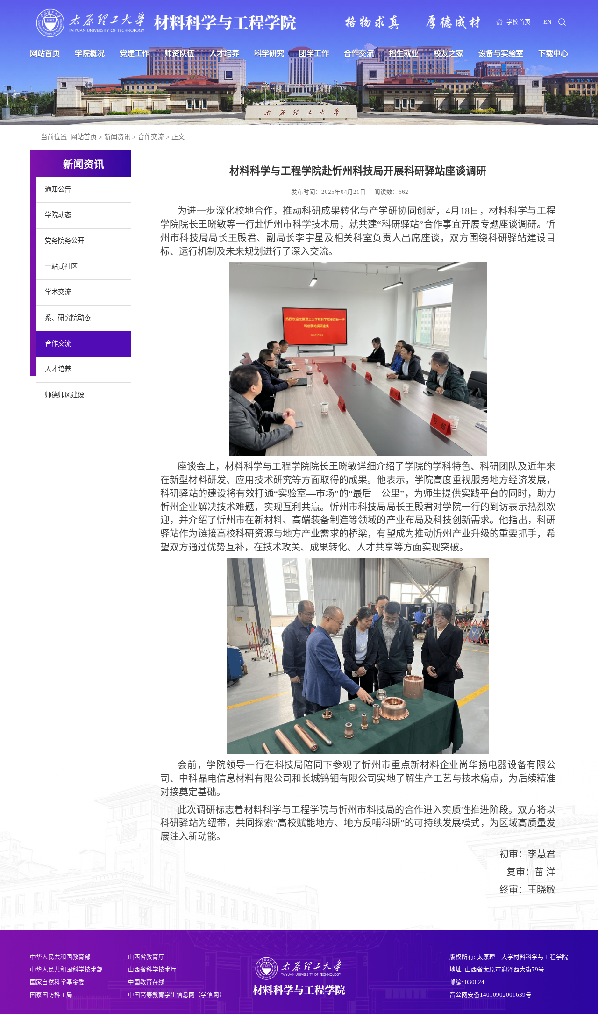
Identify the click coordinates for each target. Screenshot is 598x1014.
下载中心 (553, 54)
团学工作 (314, 54)
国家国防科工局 (51, 995)
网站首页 (45, 54)
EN (547, 22)
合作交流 (359, 54)
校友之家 (448, 54)
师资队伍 (179, 54)
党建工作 (135, 54)
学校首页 (518, 22)
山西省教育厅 (146, 957)
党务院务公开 (64, 240)
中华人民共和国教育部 (60, 957)
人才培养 (224, 54)
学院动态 (58, 215)
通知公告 (58, 189)
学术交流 (58, 292)
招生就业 (404, 54)
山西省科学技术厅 (152, 969)
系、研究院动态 (68, 317)
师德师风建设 (64, 395)
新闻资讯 (117, 137)
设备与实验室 (500, 54)
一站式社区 (61, 266)
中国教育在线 (146, 982)
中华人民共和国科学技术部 (66, 969)
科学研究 (269, 54)
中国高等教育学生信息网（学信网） (176, 995)
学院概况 (90, 54)
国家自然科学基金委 (57, 982)
